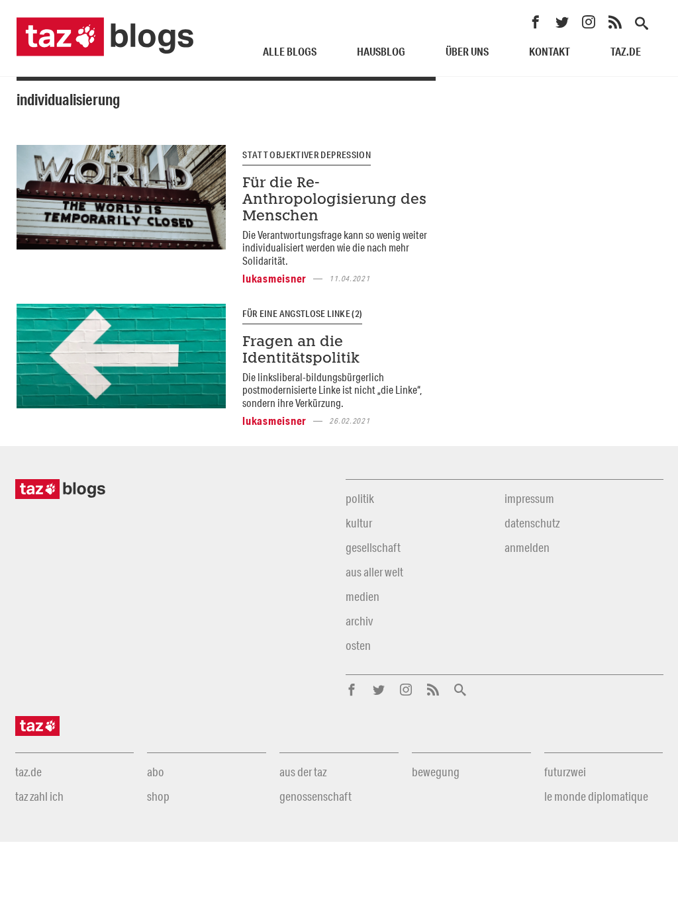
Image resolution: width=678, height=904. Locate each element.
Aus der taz (302, 771)
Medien (362, 596)
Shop (158, 796)
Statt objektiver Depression (306, 155)
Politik (360, 498)
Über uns (467, 51)
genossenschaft (315, 796)
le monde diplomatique (596, 796)
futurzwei (565, 771)
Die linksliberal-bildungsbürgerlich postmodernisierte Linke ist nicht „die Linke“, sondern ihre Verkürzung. (332, 390)
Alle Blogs (289, 51)
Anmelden (527, 547)
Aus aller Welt (374, 572)
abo (155, 771)
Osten (358, 645)
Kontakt (549, 51)
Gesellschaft (373, 547)
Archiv (359, 620)
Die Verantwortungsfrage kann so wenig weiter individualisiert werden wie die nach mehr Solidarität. (334, 247)
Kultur (359, 523)
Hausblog (381, 51)
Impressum (529, 498)
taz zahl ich (39, 796)
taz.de (625, 51)
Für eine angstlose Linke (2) (302, 314)
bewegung (436, 771)
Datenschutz (532, 523)
